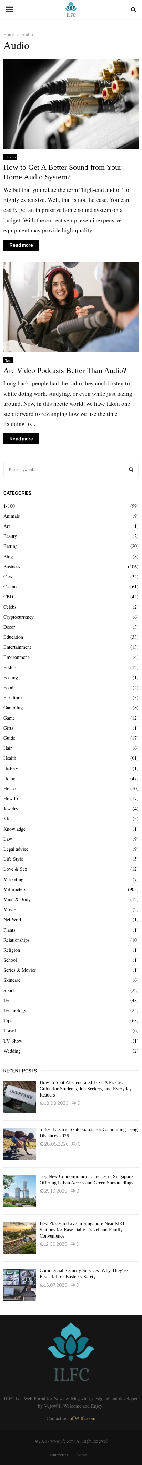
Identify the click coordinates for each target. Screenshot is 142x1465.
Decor (9, 627)
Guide (9, 738)
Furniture (12, 697)
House (9, 788)
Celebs (9, 607)
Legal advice (15, 849)
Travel (9, 1030)
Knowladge (14, 828)
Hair (7, 748)
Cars (7, 576)
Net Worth (13, 919)
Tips (7, 1020)
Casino (10, 586)
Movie (9, 909)
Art (6, 526)
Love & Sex (15, 869)
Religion (11, 949)
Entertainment (17, 647)
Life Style (13, 859)
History (10, 768)
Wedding (12, 1050)
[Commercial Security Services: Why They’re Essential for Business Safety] (19, 1285)
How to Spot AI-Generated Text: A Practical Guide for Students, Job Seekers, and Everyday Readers (86, 1089)
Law (7, 839)
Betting (10, 546)
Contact (81, 1454)
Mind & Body (17, 899)
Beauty (10, 536)
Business (11, 566)
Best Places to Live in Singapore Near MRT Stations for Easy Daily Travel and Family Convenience (82, 1230)
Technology (14, 1010)
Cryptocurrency (18, 617)
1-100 (9, 506)
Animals (11, 516)
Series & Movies (19, 970)
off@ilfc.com (82, 1418)
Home (9, 778)
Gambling (13, 707)
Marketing (13, 879)
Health (9, 758)
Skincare (11, 980)
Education (13, 637)
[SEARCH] (131, 469)
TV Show (12, 1040)
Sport (8, 990)
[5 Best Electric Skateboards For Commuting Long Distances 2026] (19, 1144)
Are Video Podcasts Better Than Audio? (64, 370)
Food (8, 687)
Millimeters (14, 889)
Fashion (11, 667)
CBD (8, 596)
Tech (8, 360)
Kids (7, 818)
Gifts (8, 728)
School (10, 960)
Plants (9, 929)
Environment (16, 657)
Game (9, 718)
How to (10, 157)
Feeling (10, 677)
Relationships (16, 939)
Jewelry (10, 808)
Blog (8, 556)
